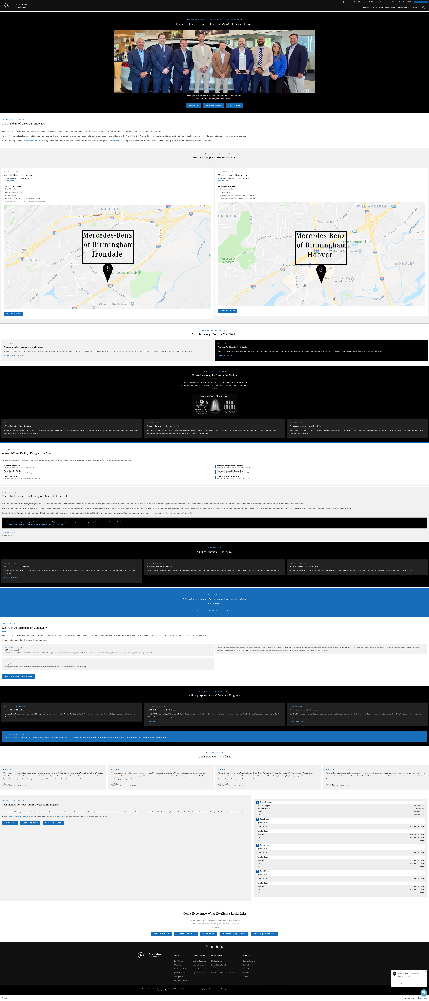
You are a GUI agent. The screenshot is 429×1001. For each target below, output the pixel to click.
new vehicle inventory (18, 816)
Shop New (193, 105)
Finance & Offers (390, 7)
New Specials (178, 977)
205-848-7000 (407, 2)
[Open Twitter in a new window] (207, 946)
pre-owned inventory (114, 141)
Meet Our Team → (12, 577)
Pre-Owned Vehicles (180, 969)
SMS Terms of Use (163, 991)
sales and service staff (32, 141)
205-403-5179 (223, 181)
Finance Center (197, 969)
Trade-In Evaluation (199, 965)
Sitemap (163, 989)
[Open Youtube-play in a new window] (217, 946)
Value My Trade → (226, 356)
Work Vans (177, 965)
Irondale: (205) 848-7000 (234, 934)
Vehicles (366, 7)
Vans (372, 7)
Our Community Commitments (18, 676)
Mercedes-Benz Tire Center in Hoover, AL (224, 973)
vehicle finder (60, 816)
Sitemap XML (172, 989)
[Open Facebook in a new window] (212, 946)
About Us (413, 7)
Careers (245, 977)
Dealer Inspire (278, 989)
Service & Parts (403, 7)
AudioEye (181, 989)
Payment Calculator (199, 973)
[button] (423, 7)
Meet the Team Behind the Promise (214, 610)
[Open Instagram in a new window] (222, 946)
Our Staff (246, 965)
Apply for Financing (199, 961)
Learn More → (153, 721)
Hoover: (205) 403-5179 (264, 934)
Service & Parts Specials (218, 965)
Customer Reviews (249, 961)
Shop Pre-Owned (213, 105)
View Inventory (30, 823)
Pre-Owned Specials (180, 980)
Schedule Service (421, 2)
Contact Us (234, 105)
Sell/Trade (379, 7)
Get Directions (13, 314)
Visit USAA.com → (298, 721)
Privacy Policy (146, 989)
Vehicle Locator (53, 823)
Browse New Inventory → (16, 356)
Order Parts (214, 969)
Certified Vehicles (179, 973)
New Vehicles (178, 961)
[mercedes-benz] (7, 5)
